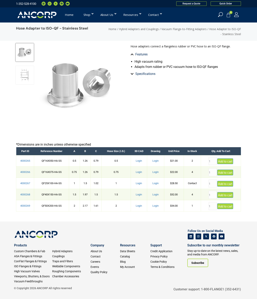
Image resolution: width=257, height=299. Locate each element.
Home (112, 29)
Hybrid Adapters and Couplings (139, 29)
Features (141, 54)
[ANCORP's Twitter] (206, 236)
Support (156, 245)
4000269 (25, 205)
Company (97, 245)
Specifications (145, 74)
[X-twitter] (56, 4)
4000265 (25, 160)
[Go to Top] (10, 290)
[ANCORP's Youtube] (221, 236)
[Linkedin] (44, 4)
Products (20, 245)
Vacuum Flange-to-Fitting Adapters (184, 29)
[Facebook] (62, 4)
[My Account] (236, 14)
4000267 (25, 183)
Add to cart (225, 161)
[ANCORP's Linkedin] (191, 236)
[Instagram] (50, 4)
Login (139, 160)
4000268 (25, 194)
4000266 (25, 171)
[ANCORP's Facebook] (214, 236)
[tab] (174, 54)
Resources (127, 245)
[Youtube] (68, 4)
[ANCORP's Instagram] (198, 236)
